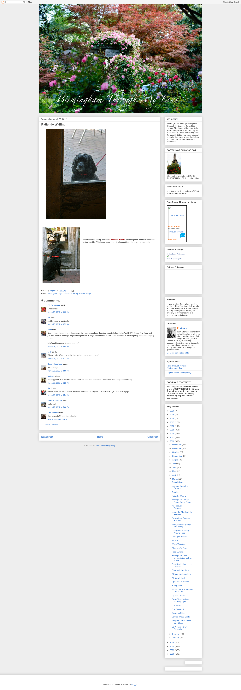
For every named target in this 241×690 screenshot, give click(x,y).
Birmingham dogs (55, 293)
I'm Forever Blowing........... (179, 507)
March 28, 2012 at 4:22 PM (58, 359)
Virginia (183, 328)
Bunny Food (177, 585)
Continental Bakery (70, 293)
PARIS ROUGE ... (175, 226)
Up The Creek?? (179, 595)
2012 (172, 441)
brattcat (51, 376)
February (176, 634)
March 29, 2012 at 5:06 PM (58, 407)
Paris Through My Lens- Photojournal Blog (177, 367)
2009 (172, 650)
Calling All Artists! (179, 536)
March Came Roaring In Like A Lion (182, 590)
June (174, 467)
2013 (172, 437)
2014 (172, 433)
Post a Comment (51, 425)
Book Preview (172, 239)
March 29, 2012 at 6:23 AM (58, 383)
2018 (172, 418)
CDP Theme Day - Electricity (180, 628)
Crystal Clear (177, 482)
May (174, 471)
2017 (172, 422)
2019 (172, 414)
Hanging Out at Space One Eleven (181, 622)
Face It (175, 540)
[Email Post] (73, 290)
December (177, 444)
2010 (172, 646)
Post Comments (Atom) (105, 446)
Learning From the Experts (180, 487)
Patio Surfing (177, 552)
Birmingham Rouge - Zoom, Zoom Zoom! (181, 501)
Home (100, 437)
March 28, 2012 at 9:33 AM (58, 312)
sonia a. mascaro (55, 400)
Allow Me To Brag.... (180, 548)
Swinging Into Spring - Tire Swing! (181, 525)
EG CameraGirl (54, 305)
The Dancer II (178, 609)
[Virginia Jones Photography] (168, 256)
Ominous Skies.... (179, 613)
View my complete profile (178, 353)
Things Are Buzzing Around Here (180, 531)
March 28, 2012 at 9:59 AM (58, 324)
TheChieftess (53, 413)
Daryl (50, 388)
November (177, 448)
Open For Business (180, 582)
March (175, 479)
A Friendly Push (178, 578)
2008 (172, 654)
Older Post (152, 437)
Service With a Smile (181, 617)
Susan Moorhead (55, 364)
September (177, 456)
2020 (172, 411)
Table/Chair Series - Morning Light (180, 600)
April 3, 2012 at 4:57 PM (57, 419)
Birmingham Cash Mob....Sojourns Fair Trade (182, 557)
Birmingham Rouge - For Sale (181, 519)
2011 (172, 642)
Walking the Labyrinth (181, 574)
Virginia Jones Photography (176, 254)
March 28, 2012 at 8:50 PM (58, 371)
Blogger (134, 684)
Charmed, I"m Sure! (180, 570)
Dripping (175, 492)
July (174, 463)
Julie (50, 330)
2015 (172, 430)
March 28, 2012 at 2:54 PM (58, 347)
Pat (49, 317)
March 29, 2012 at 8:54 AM (58, 395)
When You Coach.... (180, 544)
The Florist (176, 605)
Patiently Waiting (179, 496)
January (176, 638)
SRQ (49, 352)
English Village (85, 293)
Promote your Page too (174, 259)
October (176, 452)
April (174, 475)
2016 (172, 426)
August (175, 460)
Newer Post (47, 437)
